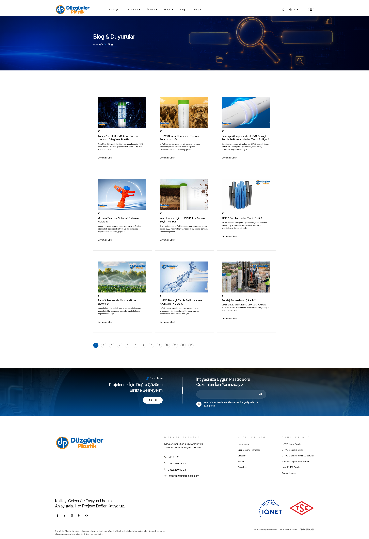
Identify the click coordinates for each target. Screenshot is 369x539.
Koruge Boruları (289, 473)
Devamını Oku (105, 158)
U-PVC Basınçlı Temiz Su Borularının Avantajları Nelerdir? (181, 302)
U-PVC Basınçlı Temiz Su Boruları (298, 455)
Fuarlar (241, 461)
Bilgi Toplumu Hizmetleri (249, 450)
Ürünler (151, 9)
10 (167, 345)
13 (191, 345)
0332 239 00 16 (177, 469)
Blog (182, 9)
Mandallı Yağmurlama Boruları (296, 461)
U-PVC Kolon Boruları (292, 444)
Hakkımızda (243, 444)
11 (175, 345)
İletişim (197, 9)
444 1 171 (173, 457)
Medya (167, 9)
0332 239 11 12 (177, 463)
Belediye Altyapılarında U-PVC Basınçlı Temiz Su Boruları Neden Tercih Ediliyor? (245, 138)
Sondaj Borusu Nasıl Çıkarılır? (239, 300)
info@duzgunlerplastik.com (183, 476)
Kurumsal (133, 9)
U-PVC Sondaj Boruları (292, 450)
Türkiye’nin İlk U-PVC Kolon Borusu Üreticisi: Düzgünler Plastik (118, 138)
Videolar (241, 455)
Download (242, 467)
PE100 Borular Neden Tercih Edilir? (242, 218)
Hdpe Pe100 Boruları (291, 467)
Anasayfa (114, 9)
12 (183, 345)
